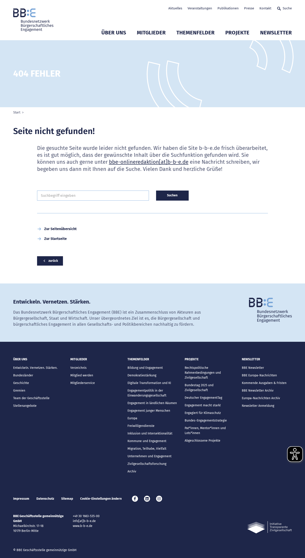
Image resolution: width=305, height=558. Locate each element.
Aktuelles (175, 8)
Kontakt (265, 8)
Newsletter (276, 32)
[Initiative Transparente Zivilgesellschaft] (269, 527)
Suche (287, 8)
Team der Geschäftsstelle (31, 398)
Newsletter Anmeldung (258, 406)
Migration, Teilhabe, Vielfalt (146, 449)
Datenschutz (45, 499)
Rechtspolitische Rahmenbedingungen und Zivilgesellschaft (203, 373)
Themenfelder (195, 32)
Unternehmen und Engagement (149, 456)
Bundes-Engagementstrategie (206, 420)
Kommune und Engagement (146, 441)
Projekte (237, 32)
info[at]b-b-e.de (84, 521)
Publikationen (228, 8)
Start (16, 112)
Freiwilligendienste (141, 426)
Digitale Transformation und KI (149, 383)
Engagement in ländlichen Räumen (152, 403)
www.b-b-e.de (82, 526)
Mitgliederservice (82, 383)
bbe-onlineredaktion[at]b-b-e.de (148, 162)
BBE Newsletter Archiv (258, 390)
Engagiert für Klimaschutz (203, 413)
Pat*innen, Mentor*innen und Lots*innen (205, 430)
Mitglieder (151, 32)
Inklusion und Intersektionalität (149, 433)
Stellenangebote (25, 406)
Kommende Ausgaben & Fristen (264, 383)
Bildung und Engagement (145, 368)
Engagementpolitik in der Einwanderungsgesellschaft (146, 393)
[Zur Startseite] (33, 20)
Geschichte (21, 383)
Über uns (113, 32)
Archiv (131, 471)
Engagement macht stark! (203, 405)
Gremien (19, 390)
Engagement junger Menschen (148, 411)
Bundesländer (23, 375)
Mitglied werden (81, 375)
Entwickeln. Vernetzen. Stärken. (35, 368)
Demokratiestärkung (141, 375)
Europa (132, 418)
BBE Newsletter (253, 368)
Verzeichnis (78, 368)
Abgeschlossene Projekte (202, 441)
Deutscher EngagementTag (203, 398)
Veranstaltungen (200, 8)
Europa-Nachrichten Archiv (261, 398)
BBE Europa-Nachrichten (259, 375)
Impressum (21, 499)
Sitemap (67, 499)
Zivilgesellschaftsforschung (146, 464)
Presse (249, 8)
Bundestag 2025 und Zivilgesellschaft (199, 387)
